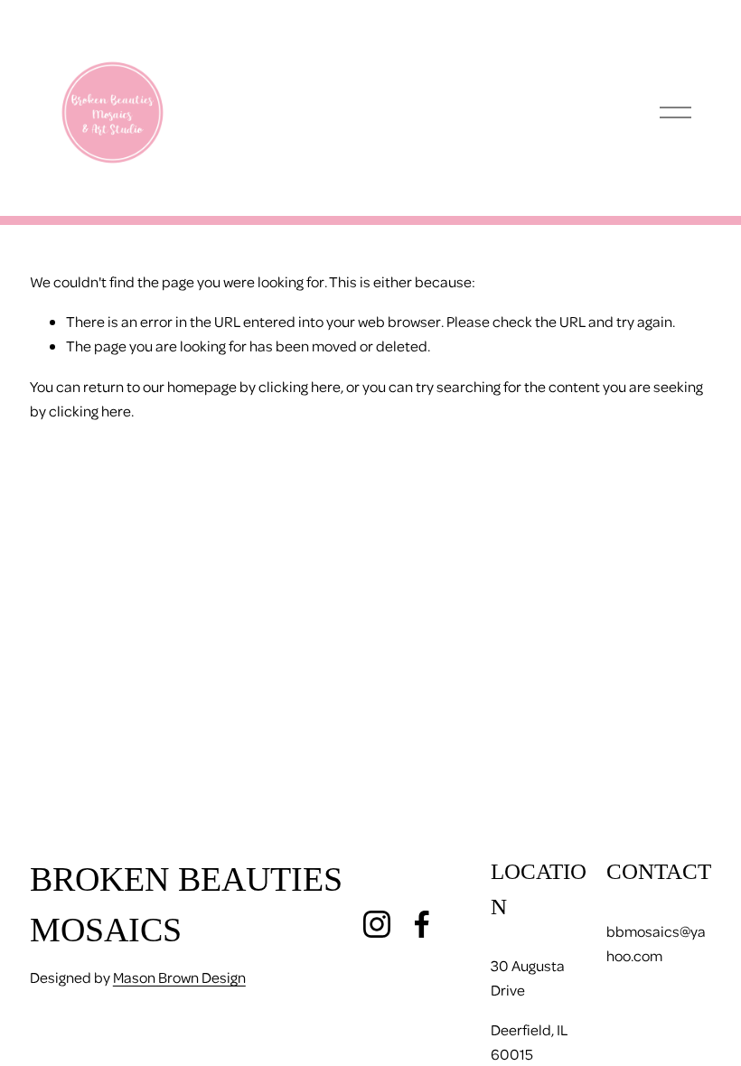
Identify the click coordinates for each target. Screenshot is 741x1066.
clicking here (299, 386)
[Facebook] (422, 924)
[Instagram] (376, 924)
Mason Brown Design (179, 977)
